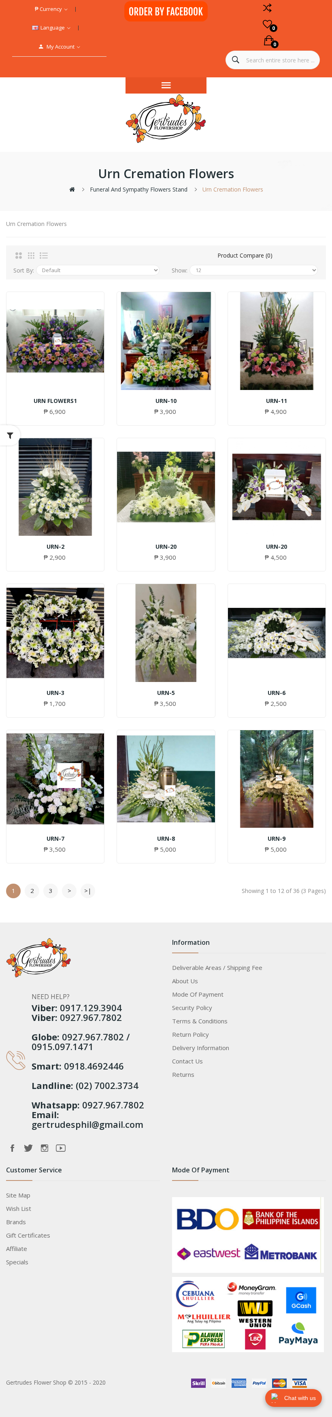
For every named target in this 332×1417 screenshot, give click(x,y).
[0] (267, 24)
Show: (179, 270)
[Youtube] (61, 1148)
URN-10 (166, 401)
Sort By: (23, 270)
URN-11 (276, 401)
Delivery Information (200, 1048)
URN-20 (166, 546)
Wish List (18, 1208)
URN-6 (276, 693)
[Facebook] (12, 1148)
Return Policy (190, 1034)
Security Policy (192, 1008)
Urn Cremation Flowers (232, 189)
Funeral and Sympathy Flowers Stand (138, 189)
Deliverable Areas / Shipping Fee (217, 967)
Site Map (18, 1195)
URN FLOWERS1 (55, 401)
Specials (17, 1262)
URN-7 (55, 838)
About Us (185, 981)
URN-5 (166, 693)
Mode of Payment (197, 994)
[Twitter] (28, 1148)
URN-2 (55, 546)
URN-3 (55, 693)
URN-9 (276, 838)
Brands (16, 1222)
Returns (183, 1074)
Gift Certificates (28, 1235)
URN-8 (166, 838)
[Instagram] (44, 1148)
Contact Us (187, 1061)
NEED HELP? (51, 996)
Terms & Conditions (200, 1021)
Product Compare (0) (244, 255)
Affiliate (16, 1248)
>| (88, 890)
